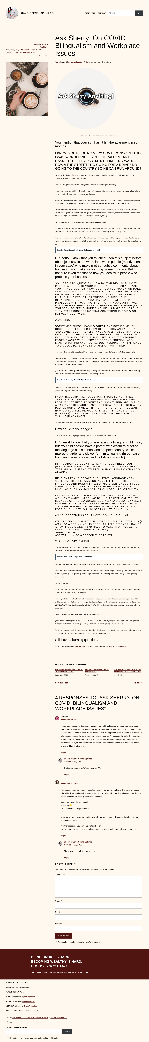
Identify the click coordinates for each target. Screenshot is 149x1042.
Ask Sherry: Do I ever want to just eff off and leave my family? (69, 670)
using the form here (108, 136)
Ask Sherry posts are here (116, 646)
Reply (63, 752)
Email (58, 912)
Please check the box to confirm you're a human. (78, 942)
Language (9, 53)
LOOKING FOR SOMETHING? (17, 1028)
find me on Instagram (58, 1017)
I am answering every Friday (78, 62)
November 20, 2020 (70, 783)
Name (58, 901)
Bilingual (18, 50)
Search (67, 1031)
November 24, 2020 (73, 761)
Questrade (19, 1011)
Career (25, 50)
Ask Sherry (44, 47)
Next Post (137, 683)
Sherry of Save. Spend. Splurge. (78, 759)
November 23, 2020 (70, 719)
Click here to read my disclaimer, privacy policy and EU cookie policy (33, 1038)
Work (32, 53)
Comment (60, 874)
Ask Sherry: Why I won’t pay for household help (97, 670)
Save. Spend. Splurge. (37, 13)
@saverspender (28, 997)
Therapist (26, 53)
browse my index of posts (38, 1017)
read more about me (20, 1017)
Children (31, 50)
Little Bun (18, 53)
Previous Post (61, 683)
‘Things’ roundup (30, 1006)
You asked (59, 62)
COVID (38, 50)
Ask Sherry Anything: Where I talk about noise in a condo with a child (127, 670)
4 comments (43, 55)
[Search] (139, 13)
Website (58, 923)
